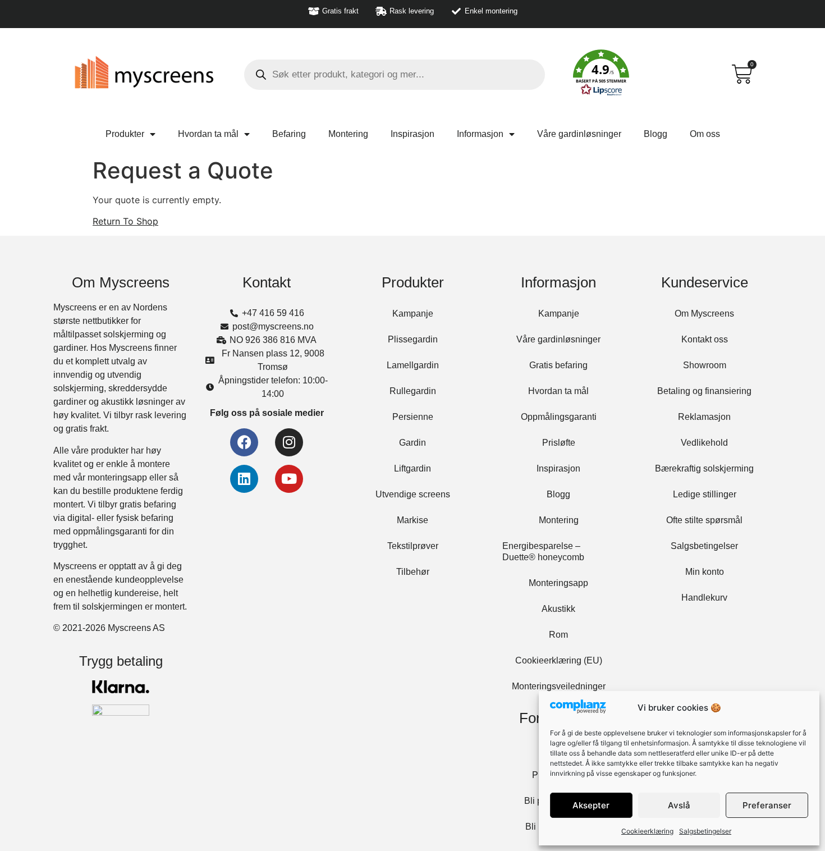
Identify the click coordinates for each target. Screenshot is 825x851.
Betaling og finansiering (704, 391)
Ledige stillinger (704, 494)
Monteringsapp (558, 583)
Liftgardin (412, 468)
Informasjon (480, 134)
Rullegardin (412, 391)
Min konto (704, 572)
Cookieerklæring (647, 831)
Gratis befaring (558, 365)
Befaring (289, 134)
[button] (601, 74)
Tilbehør (412, 572)
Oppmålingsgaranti (559, 417)
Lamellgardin (413, 365)
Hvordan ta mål (208, 134)
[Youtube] (289, 479)
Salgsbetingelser (705, 831)
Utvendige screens (412, 494)
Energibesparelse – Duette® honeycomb (543, 551)
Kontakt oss (704, 339)
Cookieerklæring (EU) (558, 660)
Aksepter (590, 805)
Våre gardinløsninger (579, 134)
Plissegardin (413, 339)
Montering (348, 134)
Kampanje (412, 313)
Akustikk (558, 609)
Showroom (704, 365)
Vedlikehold (704, 442)
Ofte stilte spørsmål (704, 520)
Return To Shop (125, 221)
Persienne (412, 417)
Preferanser (766, 805)
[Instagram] (289, 442)
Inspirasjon (412, 134)
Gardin (412, 442)
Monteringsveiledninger (559, 686)
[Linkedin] (244, 479)
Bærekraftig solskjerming (704, 468)
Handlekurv (704, 597)
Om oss (705, 134)
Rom (558, 634)
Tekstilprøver (412, 546)
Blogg (655, 134)
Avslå (679, 805)
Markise (412, 520)
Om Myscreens (704, 313)
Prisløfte (558, 442)
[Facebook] (244, 442)
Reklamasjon (704, 417)
